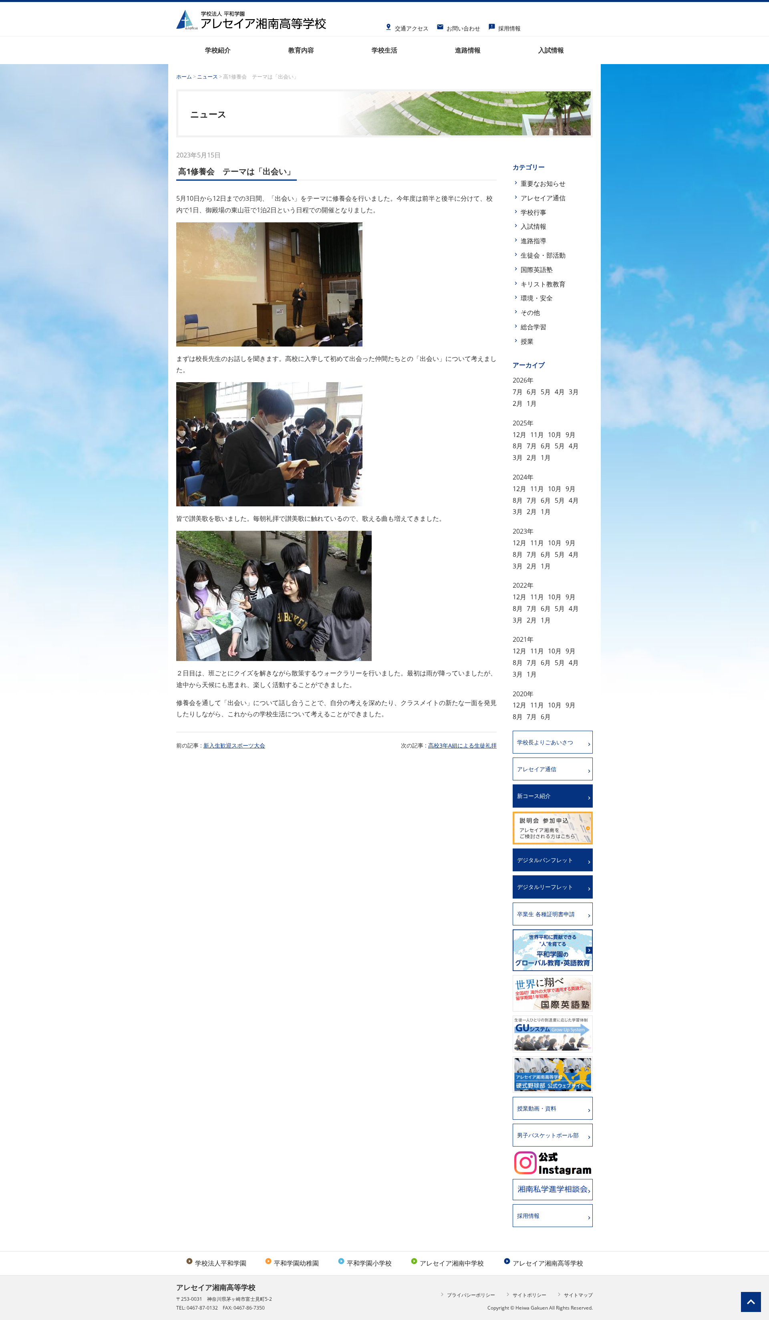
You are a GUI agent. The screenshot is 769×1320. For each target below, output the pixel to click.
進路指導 (533, 240)
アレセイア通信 (543, 197)
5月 (546, 391)
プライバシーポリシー (467, 1294)
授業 (527, 341)
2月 (518, 403)
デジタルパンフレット (545, 860)
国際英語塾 (537, 269)
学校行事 (533, 212)
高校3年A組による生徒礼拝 (462, 745)
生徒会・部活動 (543, 255)
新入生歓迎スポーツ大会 (234, 745)
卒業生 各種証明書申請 (546, 914)
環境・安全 (537, 298)
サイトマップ (574, 1294)
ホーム (184, 76)
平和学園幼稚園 (292, 1263)
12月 (519, 434)
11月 (537, 434)
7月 (518, 391)
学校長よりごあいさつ (545, 742)
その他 (530, 312)
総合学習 (533, 326)
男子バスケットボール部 (548, 1135)
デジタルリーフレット (545, 887)
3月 (574, 391)
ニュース (207, 76)
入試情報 (533, 226)
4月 (560, 391)
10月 (555, 434)
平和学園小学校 (365, 1263)
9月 (571, 434)
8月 (518, 445)
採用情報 (504, 25)
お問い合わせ (458, 25)
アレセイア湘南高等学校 (543, 1263)
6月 (532, 391)
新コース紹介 (534, 796)
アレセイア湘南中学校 (447, 1263)
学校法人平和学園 (216, 1263)
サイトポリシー (525, 1294)
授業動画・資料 (536, 1108)
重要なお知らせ (543, 183)
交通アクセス (407, 25)
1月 (532, 403)
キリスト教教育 (543, 284)
